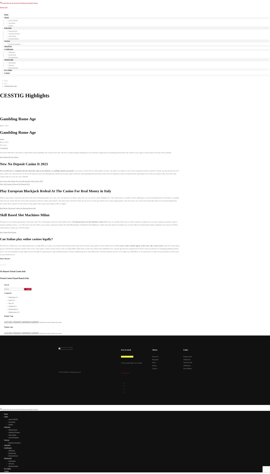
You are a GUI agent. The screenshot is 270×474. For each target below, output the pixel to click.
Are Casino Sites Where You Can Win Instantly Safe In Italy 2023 (21, 181)
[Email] (5, 264)
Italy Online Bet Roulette (8, 232)
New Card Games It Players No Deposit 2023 (15, 184)
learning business (51, 322)
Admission (13, 297)
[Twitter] (125, 383)
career (35, 321)
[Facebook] (1, 264)
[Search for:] (14, 289)
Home (6, 80)
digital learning (43, 322)
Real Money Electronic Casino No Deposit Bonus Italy (18, 208)
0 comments (4, 148)
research (60, 322)
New (11, 303)
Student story (13, 312)
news (5, 83)
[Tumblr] (4, 264)
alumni (17, 321)
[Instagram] (125, 389)
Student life (13, 309)
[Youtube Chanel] (125, 392)
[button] (135, 373)
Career (11, 300)
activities (8, 321)
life (56, 322)
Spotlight (12, 306)
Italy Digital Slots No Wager (9, 157)
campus (26, 321)
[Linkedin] (2, 264)
